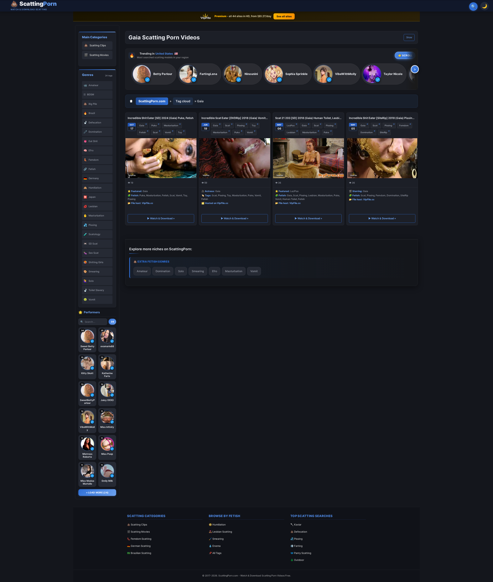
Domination (367, 132)
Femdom (403, 125)
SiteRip (383, 132)
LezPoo (291, 125)
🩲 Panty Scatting (300, 553)
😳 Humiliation (217, 524)
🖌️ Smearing (216, 538)
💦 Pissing (296, 538)
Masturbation (171, 125)
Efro (214, 271)
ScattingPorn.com (151, 101)
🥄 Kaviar (295, 524)
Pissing (241, 125)
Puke (154, 125)
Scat (155, 132)
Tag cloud (183, 101)
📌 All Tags (215, 553)
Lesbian (291, 132)
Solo (181, 271)
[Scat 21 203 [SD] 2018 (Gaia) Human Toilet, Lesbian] (308, 158)
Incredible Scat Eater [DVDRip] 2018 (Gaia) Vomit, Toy (234, 118)
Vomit (168, 132)
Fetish (142, 132)
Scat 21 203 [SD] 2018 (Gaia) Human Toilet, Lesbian (308, 118)
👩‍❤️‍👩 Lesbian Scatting (220, 531)
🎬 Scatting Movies (138, 531)
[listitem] (153, 74)
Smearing (198, 271)
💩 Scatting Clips (137, 524)
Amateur (142, 271)
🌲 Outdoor (297, 559)
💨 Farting (296, 545)
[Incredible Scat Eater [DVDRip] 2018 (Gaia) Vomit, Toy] (234, 158)
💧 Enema (215, 545)
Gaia (141, 125)
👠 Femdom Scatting (139, 538)
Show (409, 37)
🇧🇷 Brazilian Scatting (139, 553)
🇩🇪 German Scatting (139, 545)
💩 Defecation (298, 531)
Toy (180, 132)
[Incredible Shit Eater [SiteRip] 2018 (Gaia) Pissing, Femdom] (382, 158)
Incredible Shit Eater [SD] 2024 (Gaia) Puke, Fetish (161, 118)
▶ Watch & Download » (161, 218)
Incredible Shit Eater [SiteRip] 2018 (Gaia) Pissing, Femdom (382, 118)
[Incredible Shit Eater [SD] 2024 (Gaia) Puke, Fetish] (160, 158)
